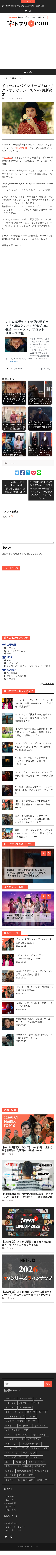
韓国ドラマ (42, 1476)
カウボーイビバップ (14, 1413)
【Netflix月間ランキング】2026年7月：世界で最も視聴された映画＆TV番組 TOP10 (34, 804)
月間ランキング (42, 1467)
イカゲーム (10, 1404)
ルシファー (36, 1453)
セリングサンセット (14, 1435)
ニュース (11, 463)
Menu (29, 71)
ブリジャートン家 (39, 1444)
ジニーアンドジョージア (16, 1426)
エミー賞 (31, 1408)
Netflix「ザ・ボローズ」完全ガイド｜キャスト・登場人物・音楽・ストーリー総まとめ (33, 761)
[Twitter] (26, 10)
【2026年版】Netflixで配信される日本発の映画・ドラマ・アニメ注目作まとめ (26, 1239)
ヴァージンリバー (36, 1458)
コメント (6, 516)
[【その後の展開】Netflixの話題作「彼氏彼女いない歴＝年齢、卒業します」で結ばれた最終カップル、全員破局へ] (7, 732)
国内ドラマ (40, 1462)
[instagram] (30, 10)
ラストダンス (29, 1449)
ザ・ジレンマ (41, 1422)
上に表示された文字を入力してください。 (22, 553)
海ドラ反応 (10, 1471)
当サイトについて (15, 1526)
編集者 (19, 98)
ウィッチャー (25, 1404)
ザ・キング (10, 1422)
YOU (14, 1394)
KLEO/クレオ (21, 147)
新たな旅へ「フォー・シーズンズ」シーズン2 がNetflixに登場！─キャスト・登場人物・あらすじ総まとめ (27, 873)
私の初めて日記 (26, 1471)
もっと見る (48, 683)
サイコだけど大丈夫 (14, 1417)
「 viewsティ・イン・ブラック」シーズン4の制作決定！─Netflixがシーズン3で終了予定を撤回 (34, 703)
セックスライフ (40, 1431)
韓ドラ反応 (28, 1476)
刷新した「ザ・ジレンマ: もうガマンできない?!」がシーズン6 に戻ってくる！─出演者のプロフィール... (34, 833)
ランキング (11, 1503)
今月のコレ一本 (12, 1462)
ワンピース (20, 1458)
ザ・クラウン (25, 1422)
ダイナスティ (33, 1435)
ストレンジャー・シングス (17, 1431)
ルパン (8, 1458)
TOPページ (10, 1493)
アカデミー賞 (26, 1394)
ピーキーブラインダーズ (16, 1444)
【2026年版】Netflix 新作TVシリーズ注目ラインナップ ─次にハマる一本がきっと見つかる (27, 1289)
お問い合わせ (12, 1520)
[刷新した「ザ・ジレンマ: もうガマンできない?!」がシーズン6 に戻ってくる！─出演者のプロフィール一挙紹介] (7, 833)
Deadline (8, 157)
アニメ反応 (10, 1399)
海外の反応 (11, 1499)
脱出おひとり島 (12, 1476)
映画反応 (9, 1467)
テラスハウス (11, 1440)
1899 (7, 1394)
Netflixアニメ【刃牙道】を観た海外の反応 (27, 913)
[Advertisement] (28, 284)
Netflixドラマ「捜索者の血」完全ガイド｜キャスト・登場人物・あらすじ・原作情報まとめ (33, 717)
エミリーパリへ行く (14, 1408)
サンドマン (32, 1417)
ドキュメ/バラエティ (30, 1440)
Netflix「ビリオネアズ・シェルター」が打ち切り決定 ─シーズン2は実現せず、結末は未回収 (33, 746)
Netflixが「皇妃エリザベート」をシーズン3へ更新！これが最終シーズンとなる (34, 790)
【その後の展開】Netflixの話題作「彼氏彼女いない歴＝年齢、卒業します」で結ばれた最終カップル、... (33, 732)
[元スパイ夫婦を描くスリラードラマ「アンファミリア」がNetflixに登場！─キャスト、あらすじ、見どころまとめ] (7, 819)
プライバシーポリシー (15, 1523)
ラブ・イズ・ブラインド (16, 1453)
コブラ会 (31, 1413)
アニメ (38, 1394)
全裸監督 (27, 1462)
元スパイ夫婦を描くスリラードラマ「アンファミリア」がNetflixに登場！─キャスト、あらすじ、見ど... (34, 818)
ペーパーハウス (12, 1449)
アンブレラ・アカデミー (30, 1399)
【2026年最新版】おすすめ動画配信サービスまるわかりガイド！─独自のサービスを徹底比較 (27, 1192)
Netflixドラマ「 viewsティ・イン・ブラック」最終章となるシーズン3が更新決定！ (34, 775)
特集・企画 (11, 1506)
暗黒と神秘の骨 (24, 1467)
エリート (43, 1408)
